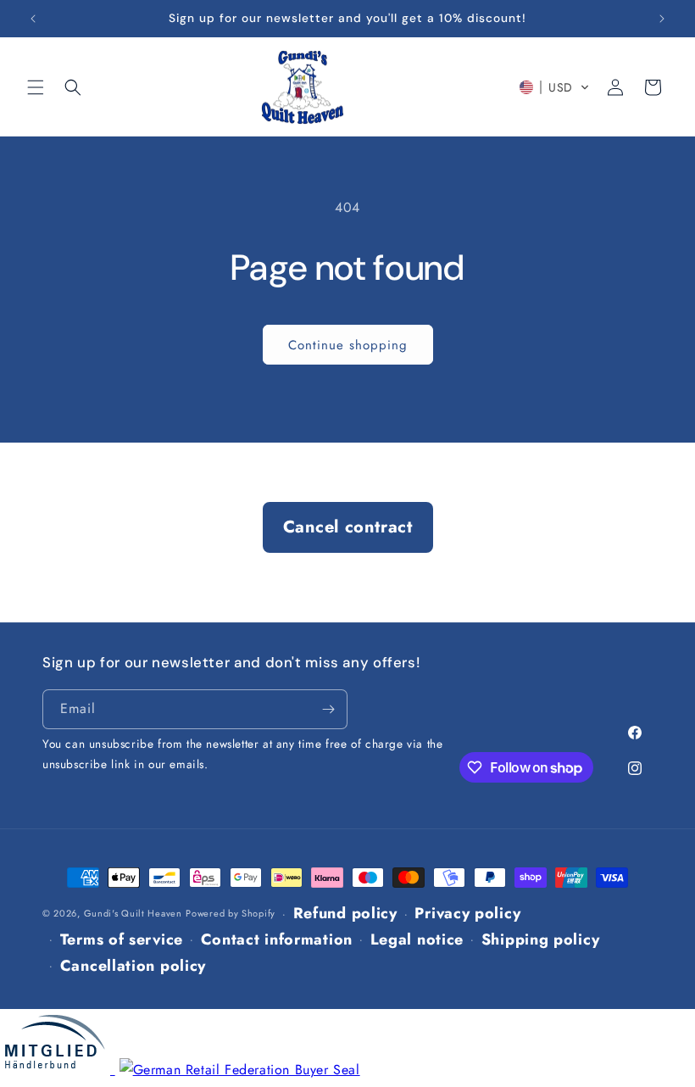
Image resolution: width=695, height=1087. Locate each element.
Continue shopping (348, 345)
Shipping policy (540, 939)
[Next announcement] (662, 18)
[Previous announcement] (33, 18)
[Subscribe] (328, 709)
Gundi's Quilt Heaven (133, 914)
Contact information (277, 939)
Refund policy (345, 913)
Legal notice (417, 939)
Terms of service (121, 939)
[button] (35, 87)
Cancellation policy (133, 966)
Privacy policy (467, 913)
